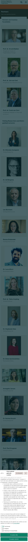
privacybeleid (16, 523)
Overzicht (20, 473)
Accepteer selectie (14, 539)
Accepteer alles (14, 535)
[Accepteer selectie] (26, 473)
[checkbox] (5, 526)
